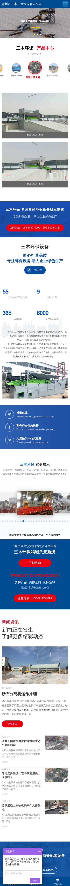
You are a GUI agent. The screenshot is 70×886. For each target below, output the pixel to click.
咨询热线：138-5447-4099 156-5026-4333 (35, 227)
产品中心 (58, 884)
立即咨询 (35, 562)
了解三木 (35, 270)
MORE (5, 762)
